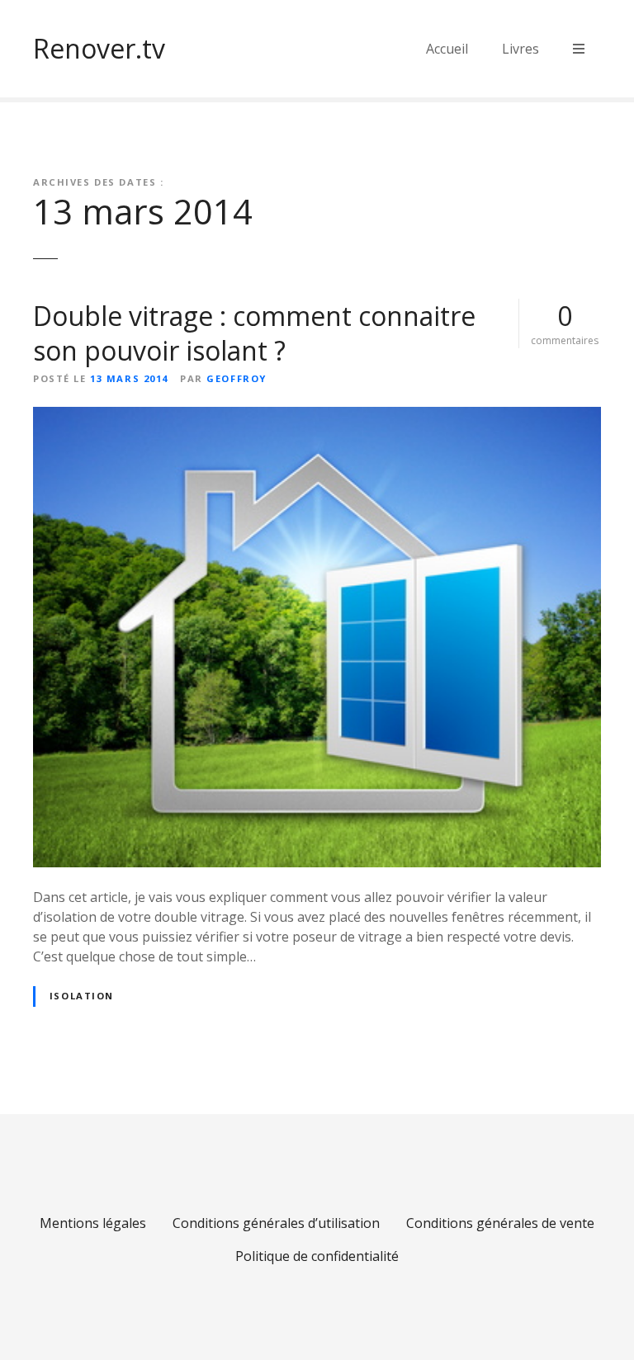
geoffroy (236, 378)
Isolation (82, 995)
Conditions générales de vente (500, 1223)
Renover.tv (99, 48)
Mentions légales (93, 1223)
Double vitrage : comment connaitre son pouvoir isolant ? (254, 333)
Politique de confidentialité (317, 1256)
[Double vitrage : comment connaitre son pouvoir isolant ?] (317, 417)
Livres (520, 49)
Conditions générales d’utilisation (276, 1223)
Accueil (447, 49)
